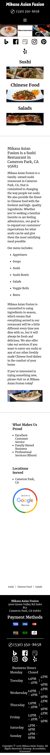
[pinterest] (43, 42)
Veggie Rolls (21, 288)
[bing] (6, 42)
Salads (17, 281)
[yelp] (25, 51)
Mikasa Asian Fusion (21, 173)
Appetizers (20, 254)
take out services (18, 344)
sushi (36, 193)
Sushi (11, 586)
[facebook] (15, 42)
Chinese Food (24, 586)
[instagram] (34, 42)
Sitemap (27, 748)
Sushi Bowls (21, 274)
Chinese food (19, 201)
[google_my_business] (25, 42)
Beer (16, 295)
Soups (17, 261)
